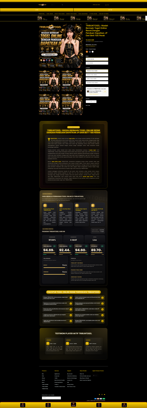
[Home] (42, 4)
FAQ (68, 382)
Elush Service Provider (60, 380)
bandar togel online (88, 176)
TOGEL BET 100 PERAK (104, 13)
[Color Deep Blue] (90, 52)
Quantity (88, 98)
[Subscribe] (59, 398)
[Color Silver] (93, 52)
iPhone (43, 378)
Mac (43, 373)
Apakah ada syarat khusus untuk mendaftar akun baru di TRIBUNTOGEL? (55, 321)
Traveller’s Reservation (60, 386)
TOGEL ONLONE (90, 59)
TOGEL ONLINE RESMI (83, 13)
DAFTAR (110, 9)
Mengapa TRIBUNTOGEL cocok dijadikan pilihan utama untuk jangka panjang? (87, 321)
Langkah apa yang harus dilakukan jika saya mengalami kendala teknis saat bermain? (55, 315)
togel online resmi (56, 161)
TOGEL (56, 378)
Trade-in (56, 384)
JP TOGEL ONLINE (93, 13)
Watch (43, 380)
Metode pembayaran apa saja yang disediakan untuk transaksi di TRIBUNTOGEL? (87, 304)
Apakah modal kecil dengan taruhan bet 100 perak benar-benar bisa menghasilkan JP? (87, 298)
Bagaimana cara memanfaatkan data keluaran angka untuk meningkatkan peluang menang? (55, 304)
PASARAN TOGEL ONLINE (92, 82)
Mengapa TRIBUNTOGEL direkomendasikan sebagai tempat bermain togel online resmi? (56, 298)
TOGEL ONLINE (49, 13)
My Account (69, 373)
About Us (82, 373)
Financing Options (59, 382)
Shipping (92, 41)
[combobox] (73, 5)
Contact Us (69, 380)
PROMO (22, 406)
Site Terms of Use (71, 386)
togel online (72, 138)
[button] (41, 13)
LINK (99, 406)
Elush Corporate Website (85, 380)
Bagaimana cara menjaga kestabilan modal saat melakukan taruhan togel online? (87, 315)
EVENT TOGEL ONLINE (91, 78)
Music (43, 382)
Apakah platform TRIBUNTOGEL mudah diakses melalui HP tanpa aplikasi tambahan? (87, 309)
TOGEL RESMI (90, 63)
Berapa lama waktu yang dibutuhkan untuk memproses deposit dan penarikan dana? (56, 309)
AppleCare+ (57, 373)
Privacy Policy (70, 384)
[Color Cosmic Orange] (87, 52)
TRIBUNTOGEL (41, 13)
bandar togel (92, 150)
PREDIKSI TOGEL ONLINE (92, 70)
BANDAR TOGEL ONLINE (71, 13)
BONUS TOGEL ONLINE (92, 74)
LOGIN (36, 9)
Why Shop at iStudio (84, 378)
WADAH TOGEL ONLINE (59, 13)
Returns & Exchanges (72, 378)
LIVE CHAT (124, 406)
